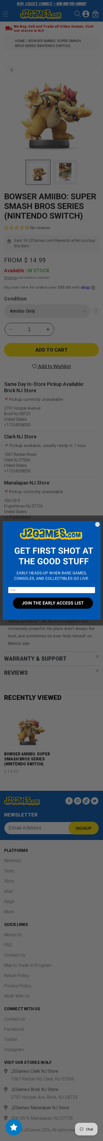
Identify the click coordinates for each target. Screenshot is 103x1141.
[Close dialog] (97, 524)
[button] (51, 554)
